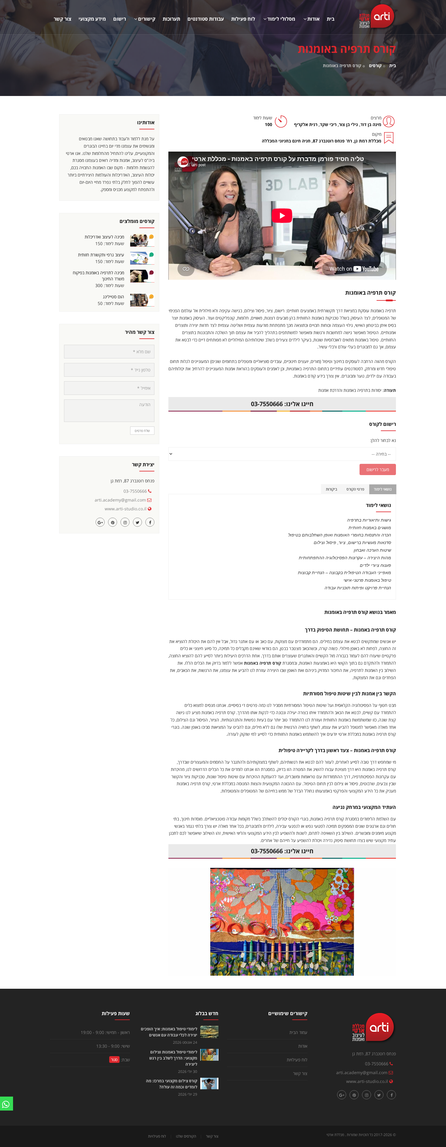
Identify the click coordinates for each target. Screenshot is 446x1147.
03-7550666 (135, 491)
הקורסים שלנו (186, 1136)
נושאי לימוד (382, 489)
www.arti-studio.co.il (126, 509)
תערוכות (171, 18)
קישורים (146, 18)
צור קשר (62, 18)
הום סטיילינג (113, 297)
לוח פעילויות (297, 1060)
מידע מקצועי (92, 18)
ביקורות (331, 489)
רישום (119, 18)
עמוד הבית (298, 1032)
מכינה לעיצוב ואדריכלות (104, 237)
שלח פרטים (142, 430)
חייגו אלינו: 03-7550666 (282, 404)
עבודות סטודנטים (206, 18)
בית (330, 18)
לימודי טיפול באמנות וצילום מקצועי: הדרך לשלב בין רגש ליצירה (173, 1058)
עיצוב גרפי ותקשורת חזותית (101, 255)
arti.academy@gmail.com (120, 500)
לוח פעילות (243, 18)
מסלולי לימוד (281, 18)
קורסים (375, 65)
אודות (313, 18)
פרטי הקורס (355, 489)
